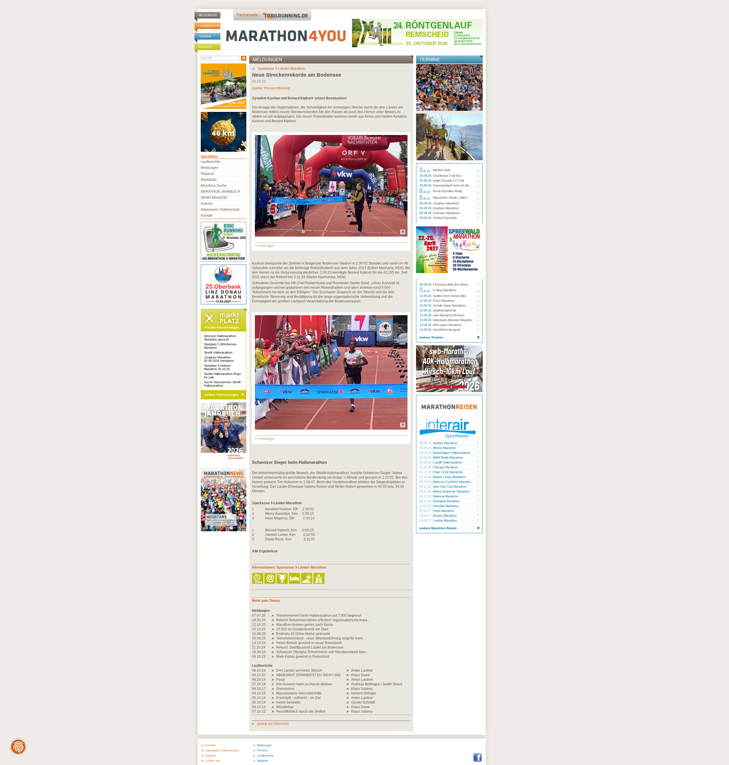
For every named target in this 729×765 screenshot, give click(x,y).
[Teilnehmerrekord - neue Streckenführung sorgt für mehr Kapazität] (273, 638)
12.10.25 (259, 625)
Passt (280, 680)
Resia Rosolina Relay (447, 191)
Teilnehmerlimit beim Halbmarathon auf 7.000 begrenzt (318, 616)
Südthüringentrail (444, 310)
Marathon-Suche (214, 186)
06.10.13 (259, 707)
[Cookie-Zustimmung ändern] (18, 747)
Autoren (207, 204)
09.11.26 (425, 491)
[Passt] (273, 679)
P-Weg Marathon (444, 290)
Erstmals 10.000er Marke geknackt (303, 634)
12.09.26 (425, 296)
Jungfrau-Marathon (446, 203)
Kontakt (206, 216)
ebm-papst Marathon (447, 325)
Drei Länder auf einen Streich (299, 670)
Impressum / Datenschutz (220, 210)
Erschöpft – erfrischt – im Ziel (298, 698)
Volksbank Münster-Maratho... (453, 320)
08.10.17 (259, 689)
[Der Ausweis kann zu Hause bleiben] (273, 684)
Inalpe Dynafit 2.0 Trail (448, 180)
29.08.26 (425, 175)
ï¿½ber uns (212, 760)
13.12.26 (425, 506)
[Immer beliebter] (273, 702)
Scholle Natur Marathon (449, 305)
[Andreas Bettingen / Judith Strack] (348, 684)
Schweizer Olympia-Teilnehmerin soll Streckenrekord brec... (322, 652)
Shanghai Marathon (446, 501)
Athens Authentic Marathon (451, 491)
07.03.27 (425, 510)
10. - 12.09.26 (425, 290)
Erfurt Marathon (443, 300)
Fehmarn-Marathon (446, 213)
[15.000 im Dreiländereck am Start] (273, 629)
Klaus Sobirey (362, 689)
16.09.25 (259, 634)
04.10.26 (425, 462)
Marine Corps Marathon (449, 477)
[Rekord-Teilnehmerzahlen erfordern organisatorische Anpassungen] (273, 620)
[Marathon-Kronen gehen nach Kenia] (273, 624)
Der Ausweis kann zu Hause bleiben (304, 684)
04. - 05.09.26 (425, 191)
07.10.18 (259, 684)
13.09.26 (425, 315)
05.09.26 (425, 203)
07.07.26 (259, 616)
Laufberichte (209, 25)
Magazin (205, 46)
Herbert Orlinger (363, 693)
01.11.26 (425, 486)
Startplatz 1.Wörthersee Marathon (220, 345)
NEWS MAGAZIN (214, 198)
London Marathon (445, 520)
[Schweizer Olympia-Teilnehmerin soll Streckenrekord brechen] (273, 652)
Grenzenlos (285, 689)
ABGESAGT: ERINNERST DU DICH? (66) (308, 675)
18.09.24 (259, 652)
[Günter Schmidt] (348, 702)
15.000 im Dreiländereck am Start (302, 629)
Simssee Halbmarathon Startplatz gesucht (220, 337)
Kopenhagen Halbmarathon (451, 452)
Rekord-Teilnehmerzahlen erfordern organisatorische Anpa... (323, 620)
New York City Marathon (449, 486)
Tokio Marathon (443, 510)
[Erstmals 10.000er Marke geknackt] (273, 633)
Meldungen (207, 15)
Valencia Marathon (445, 496)
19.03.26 (259, 620)
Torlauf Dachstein (445, 218)
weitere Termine (431, 337)
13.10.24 (259, 643)
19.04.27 (425, 515)
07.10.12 (259, 711)
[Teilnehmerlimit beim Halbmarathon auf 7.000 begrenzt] (273, 615)
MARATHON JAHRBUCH (220, 192)
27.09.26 (425, 457)
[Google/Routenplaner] (319, 579)
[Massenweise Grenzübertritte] (273, 693)
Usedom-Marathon (446, 208)
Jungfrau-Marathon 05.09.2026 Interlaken (219, 359)
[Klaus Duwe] (348, 675)
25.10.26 (425, 477)
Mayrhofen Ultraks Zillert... (451, 197)
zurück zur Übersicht (272, 724)
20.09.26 (425, 452)
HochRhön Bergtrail (446, 329)
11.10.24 (258, 647)
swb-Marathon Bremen (448, 315)
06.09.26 (425, 284)
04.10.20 (259, 675)
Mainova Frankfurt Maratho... (453, 481)
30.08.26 (425, 443)
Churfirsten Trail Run (447, 175)
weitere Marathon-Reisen (438, 528)
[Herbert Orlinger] (348, 693)
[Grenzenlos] (273, 688)
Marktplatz (209, 180)
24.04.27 (425, 520)
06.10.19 (259, 680)
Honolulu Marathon (446, 506)
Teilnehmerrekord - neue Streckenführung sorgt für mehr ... (321, 638)
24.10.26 (425, 472)
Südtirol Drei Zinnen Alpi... (450, 296)
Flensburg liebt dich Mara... (451, 284)
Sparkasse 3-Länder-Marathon (281, 69)
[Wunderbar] (273, 706)
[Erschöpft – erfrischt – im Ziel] (273, 697)
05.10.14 (259, 698)
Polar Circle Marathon (448, 472)
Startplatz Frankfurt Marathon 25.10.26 (217, 367)
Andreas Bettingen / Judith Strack (376, 684)
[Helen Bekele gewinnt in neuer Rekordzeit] (273, 642)
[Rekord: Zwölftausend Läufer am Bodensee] (273, 647)
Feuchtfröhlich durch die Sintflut (300, 711)
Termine (204, 36)
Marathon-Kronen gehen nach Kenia (304, 625)
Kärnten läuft (441, 170)
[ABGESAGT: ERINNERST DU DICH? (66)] (273, 675)
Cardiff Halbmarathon (447, 462)
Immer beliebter (288, 702)
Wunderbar (285, 707)
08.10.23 (259, 657)
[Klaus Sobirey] (348, 688)
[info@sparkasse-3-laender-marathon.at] (270, 579)
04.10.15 (259, 693)
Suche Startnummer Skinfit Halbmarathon (222, 383)
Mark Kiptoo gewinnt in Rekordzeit (302, 657)
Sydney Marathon (445, 443)
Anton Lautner (362, 670)
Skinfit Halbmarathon (218, 352)
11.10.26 (425, 467)
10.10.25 (259, 629)
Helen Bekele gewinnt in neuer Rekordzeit (309, 643)
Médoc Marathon (444, 448)
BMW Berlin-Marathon (448, 457)
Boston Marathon (444, 515)
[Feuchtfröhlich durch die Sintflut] (273, 711)
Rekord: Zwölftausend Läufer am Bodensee (309, 647)
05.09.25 (259, 638)
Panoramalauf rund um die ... (452, 185)
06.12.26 (425, 496)
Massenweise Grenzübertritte (299, 693)
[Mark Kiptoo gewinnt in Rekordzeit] (273, 656)
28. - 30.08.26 (425, 170)
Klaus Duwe (360, 675)
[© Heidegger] (331, 235)
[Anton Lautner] (348, 670)
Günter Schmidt (363, 702)
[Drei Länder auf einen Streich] (273, 670)
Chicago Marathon (445, 467)
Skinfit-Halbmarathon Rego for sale (222, 375)
